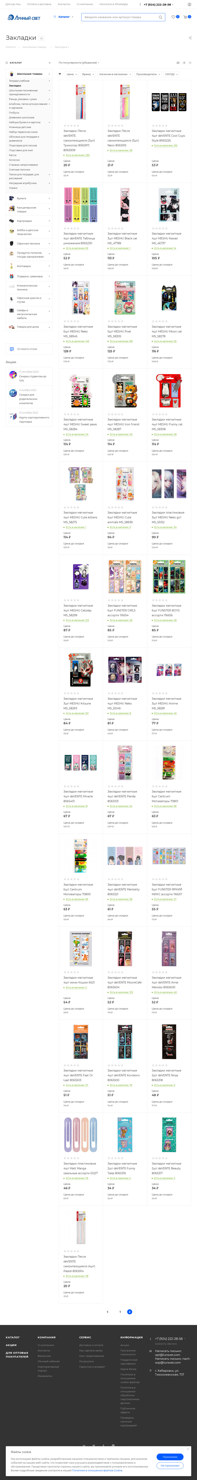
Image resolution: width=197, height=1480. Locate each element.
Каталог (13, 1337)
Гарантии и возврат (92, 1366)
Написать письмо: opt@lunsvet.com (168, 1353)
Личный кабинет (49, 1361)
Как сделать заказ (91, 1350)
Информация (131, 1337)
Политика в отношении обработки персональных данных (129, 1395)
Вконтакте (84, 1446)
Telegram (93, 1446)
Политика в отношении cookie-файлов (129, 1378)
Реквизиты (45, 1375)
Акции (11, 362)
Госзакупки (86, 1361)
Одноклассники (103, 1446)
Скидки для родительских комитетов (28, 399)
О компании (46, 1345)
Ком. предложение (91, 1355)
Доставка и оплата (91, 1345)
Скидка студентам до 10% (32, 378)
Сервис (85, 1337)
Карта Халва (128, 1369)
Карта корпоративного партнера (34, 419)
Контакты (44, 1350)
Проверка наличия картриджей (128, 1421)
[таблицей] (190, 62)
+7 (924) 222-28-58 (157, 4)
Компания (47, 1337)
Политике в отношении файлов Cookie (97, 1470)
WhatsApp (113, 1446)
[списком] (184, 62)
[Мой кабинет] (189, 5)
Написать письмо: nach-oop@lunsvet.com (173, 1360)
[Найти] (160, 17)
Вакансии (44, 1355)
